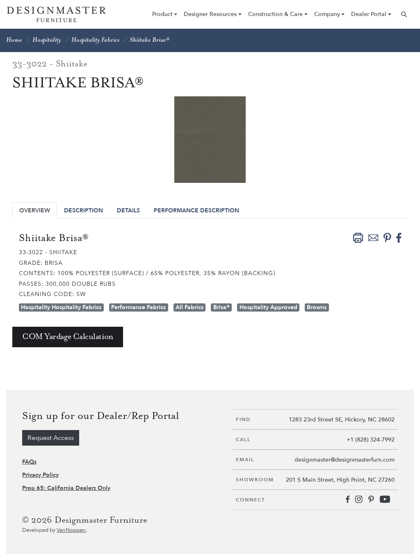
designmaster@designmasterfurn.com (344, 460)
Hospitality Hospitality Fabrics (61, 307)
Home (14, 40)
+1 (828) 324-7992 (371, 440)
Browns (316, 307)
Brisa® (221, 307)
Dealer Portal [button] (368, 14)
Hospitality (46, 40)
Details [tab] (128, 210)
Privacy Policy (40, 475)
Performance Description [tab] (196, 210)
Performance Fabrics (138, 307)
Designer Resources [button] (210, 14)
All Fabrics (189, 307)
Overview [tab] (34, 210)
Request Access (50, 437)
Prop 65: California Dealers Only (66, 488)
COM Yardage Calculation (67, 336)
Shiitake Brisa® (149, 40)
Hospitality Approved (268, 307)
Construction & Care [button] (275, 14)
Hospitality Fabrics (95, 40)
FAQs (29, 462)
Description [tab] (83, 210)
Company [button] (327, 14)
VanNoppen (71, 530)
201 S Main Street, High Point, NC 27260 (340, 480)
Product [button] (162, 14)
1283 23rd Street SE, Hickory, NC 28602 (342, 419)
